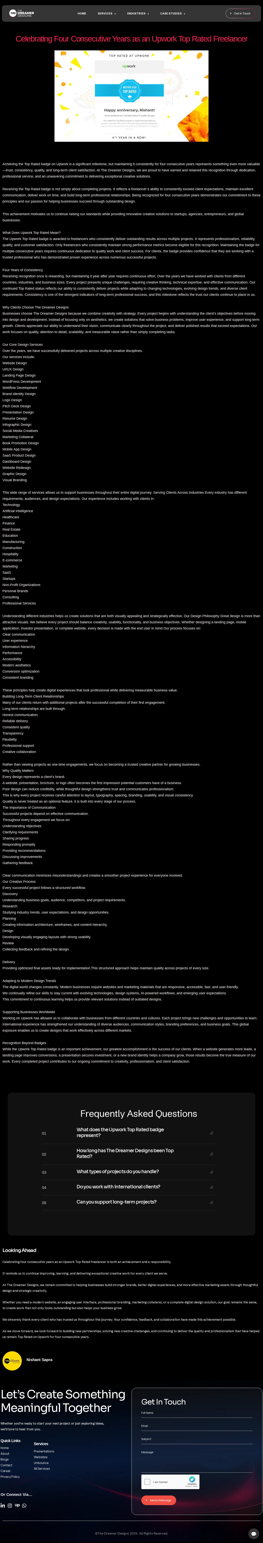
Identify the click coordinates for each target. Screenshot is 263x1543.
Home (82, 13)
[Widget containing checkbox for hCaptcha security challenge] (170, 1482)
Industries (136, 13)
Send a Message (160, 1500)
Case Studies (171, 13)
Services (105, 13)
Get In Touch (242, 13)
